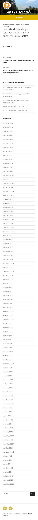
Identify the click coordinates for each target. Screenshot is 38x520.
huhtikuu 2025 (8, 171)
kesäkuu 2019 (7, 424)
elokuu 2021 (7, 340)
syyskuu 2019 (7, 412)
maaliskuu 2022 (8, 312)
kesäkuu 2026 (8, 127)
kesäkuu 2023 (8, 251)
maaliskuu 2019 (8, 436)
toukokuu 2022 (8, 304)
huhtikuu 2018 (8, 480)
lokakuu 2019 (7, 408)
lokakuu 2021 (7, 332)
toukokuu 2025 (8, 167)
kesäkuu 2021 (7, 344)
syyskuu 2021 (7, 336)
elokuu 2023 (7, 243)
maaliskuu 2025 (8, 175)
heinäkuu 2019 (8, 420)
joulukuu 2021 (8, 324)
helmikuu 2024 (8, 223)
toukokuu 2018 (8, 476)
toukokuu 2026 (8, 131)
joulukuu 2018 (8, 448)
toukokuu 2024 (8, 211)
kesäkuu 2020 (8, 380)
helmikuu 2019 (8, 440)
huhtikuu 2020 (8, 388)
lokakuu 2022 (7, 283)
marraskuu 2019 (8, 404)
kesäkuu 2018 (7, 472)
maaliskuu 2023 (8, 263)
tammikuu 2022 (8, 320)
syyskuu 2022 (7, 287)
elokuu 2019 (7, 416)
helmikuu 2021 (8, 356)
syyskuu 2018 (7, 460)
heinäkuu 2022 (8, 296)
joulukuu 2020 (8, 360)
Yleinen (9, 46)
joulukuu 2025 (8, 151)
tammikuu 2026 (8, 147)
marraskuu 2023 (8, 231)
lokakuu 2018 (7, 456)
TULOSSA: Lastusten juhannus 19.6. (15, 111)
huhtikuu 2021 (8, 352)
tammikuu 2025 (8, 183)
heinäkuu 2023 (8, 247)
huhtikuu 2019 (8, 432)
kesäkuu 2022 (8, 300)
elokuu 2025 (7, 159)
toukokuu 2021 (8, 348)
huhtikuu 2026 (8, 135)
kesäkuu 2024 (8, 207)
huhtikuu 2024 (8, 215)
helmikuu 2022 (8, 316)
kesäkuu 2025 (8, 163)
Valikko (20, 17)
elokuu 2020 (7, 376)
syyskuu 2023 (8, 239)
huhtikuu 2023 (8, 259)
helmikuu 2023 (8, 267)
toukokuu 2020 (8, 384)
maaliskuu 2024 (8, 219)
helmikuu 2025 (8, 179)
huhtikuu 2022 (8, 308)
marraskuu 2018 (8, 452)
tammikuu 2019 (8, 444)
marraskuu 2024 (8, 191)
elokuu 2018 (7, 464)
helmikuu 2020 (8, 396)
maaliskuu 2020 (8, 392)
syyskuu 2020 (8, 372)
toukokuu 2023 (8, 255)
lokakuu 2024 (7, 195)
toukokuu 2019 (8, 428)
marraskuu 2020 (8, 364)
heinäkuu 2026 (8, 123)
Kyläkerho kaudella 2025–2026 (14, 107)
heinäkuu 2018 (8, 468)
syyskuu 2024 (8, 199)
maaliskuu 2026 (8, 139)
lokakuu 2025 (7, 155)
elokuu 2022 (7, 292)
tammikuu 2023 (8, 272)
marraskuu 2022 (8, 280)
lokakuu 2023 (7, 235)
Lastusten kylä (19, 11)
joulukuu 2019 (8, 400)
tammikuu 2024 (8, 227)
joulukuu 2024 (8, 187)
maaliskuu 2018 (8, 484)
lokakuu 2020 (7, 368)
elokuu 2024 (7, 203)
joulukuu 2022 (8, 276)
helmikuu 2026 (8, 143)
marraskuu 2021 (8, 328)
